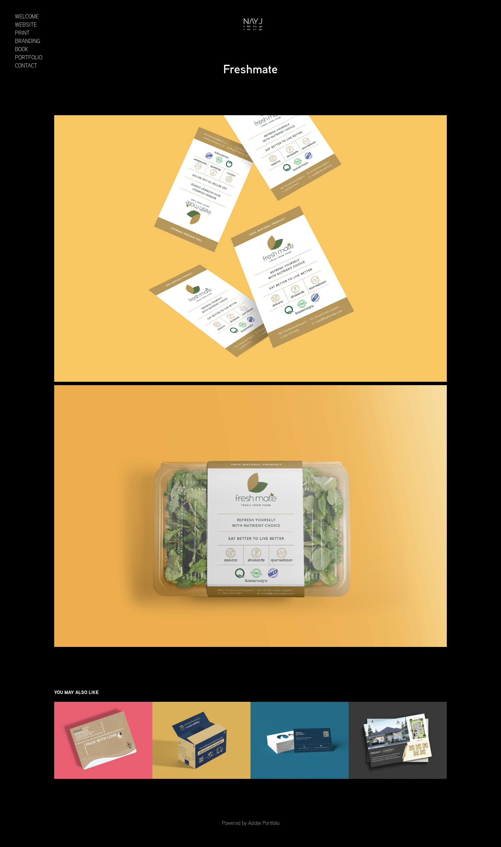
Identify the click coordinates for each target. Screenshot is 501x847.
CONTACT (26, 65)
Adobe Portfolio (263, 823)
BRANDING (27, 40)
